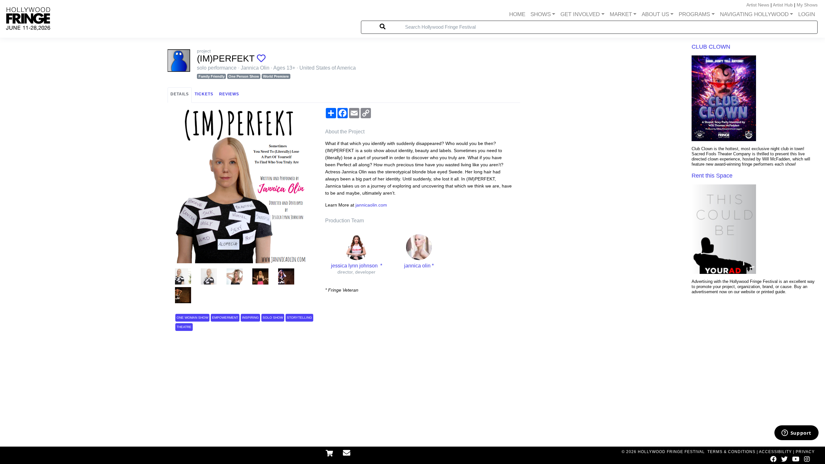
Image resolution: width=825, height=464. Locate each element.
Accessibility (775, 452)
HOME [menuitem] (517, 14)
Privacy (805, 452)
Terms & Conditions (731, 452)
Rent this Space (712, 175)
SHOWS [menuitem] (540, 14)
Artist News (757, 4)
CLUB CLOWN (711, 47)
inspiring (250, 317)
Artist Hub (783, 4)
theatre (184, 327)
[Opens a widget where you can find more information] (796, 433)
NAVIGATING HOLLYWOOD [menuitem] (754, 14)
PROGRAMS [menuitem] (694, 14)
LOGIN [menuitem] (806, 14)
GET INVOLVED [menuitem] (580, 14)
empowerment (225, 317)
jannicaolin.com (371, 205)
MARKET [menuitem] (621, 14)
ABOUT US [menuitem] (655, 14)
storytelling (299, 317)
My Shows (807, 4)
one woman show (192, 317)
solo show (273, 317)
